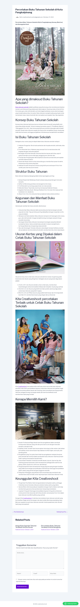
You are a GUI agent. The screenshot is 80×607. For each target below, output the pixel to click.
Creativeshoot (22, 386)
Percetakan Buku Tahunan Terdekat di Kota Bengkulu (51, 526)
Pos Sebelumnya (18, 512)
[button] (70, 603)
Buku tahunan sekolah (22, 107)
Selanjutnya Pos (62, 512)
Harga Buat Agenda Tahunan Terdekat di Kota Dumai (25, 526)
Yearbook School (19, 529)
